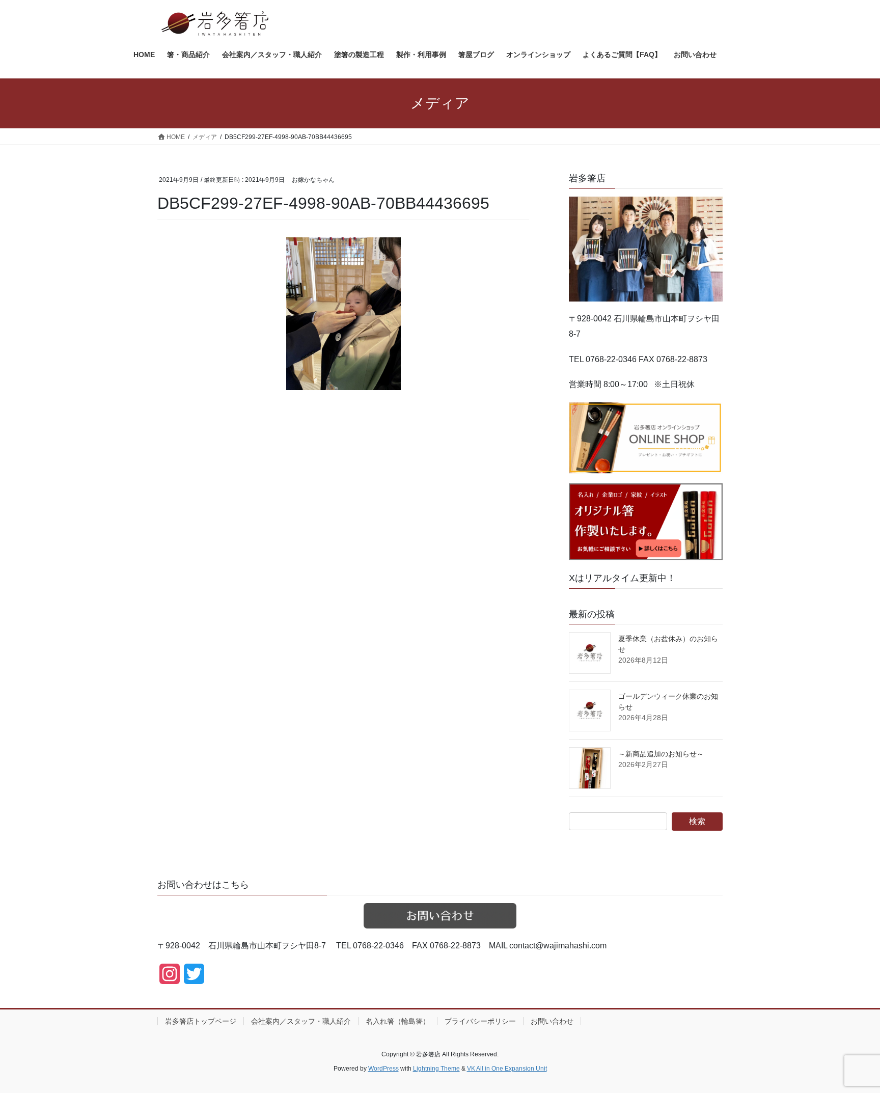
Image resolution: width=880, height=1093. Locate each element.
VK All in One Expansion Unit (507, 1068)
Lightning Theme (436, 1068)
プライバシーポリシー (480, 1021)
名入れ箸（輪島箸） (398, 1021)
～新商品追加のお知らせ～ (661, 754)
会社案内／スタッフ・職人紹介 (301, 1021)
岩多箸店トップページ (200, 1021)
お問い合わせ (552, 1021)
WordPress (383, 1068)
